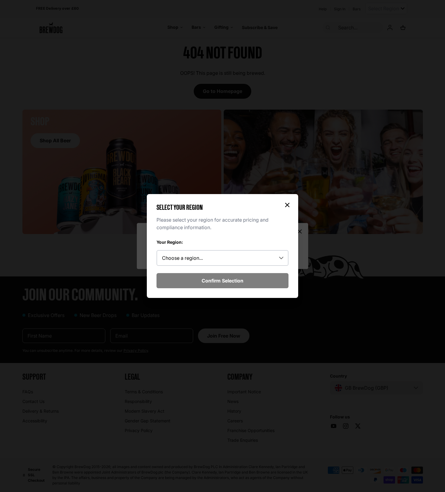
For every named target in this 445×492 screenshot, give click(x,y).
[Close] (287, 205)
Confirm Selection (222, 281)
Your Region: (170, 242)
